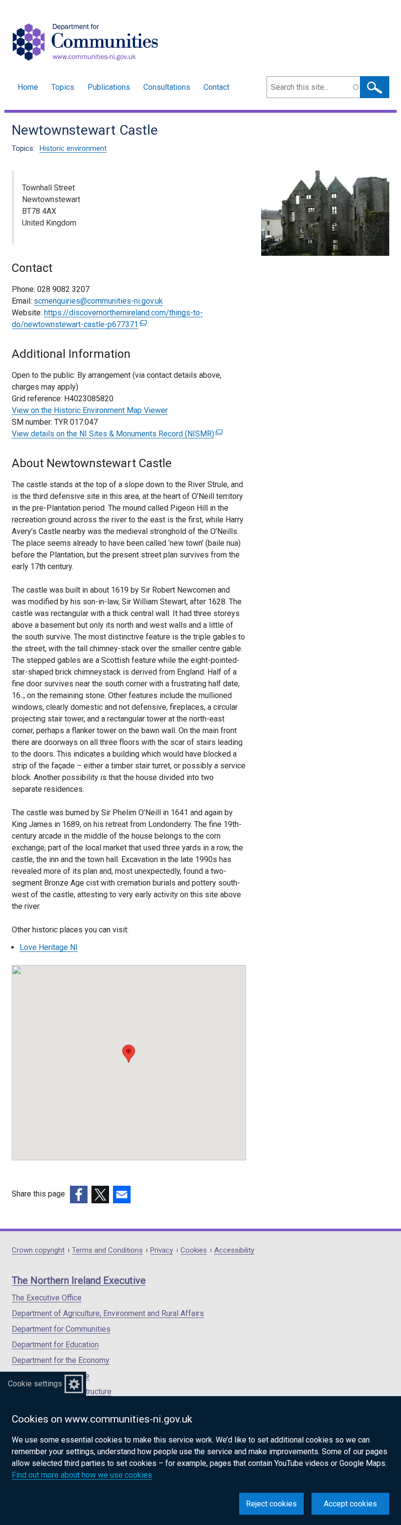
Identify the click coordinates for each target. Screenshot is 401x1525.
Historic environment (73, 148)
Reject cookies (271, 1503)
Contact (216, 87)
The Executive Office (47, 1297)
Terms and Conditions (107, 1250)
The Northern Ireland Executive (79, 1280)
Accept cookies (350, 1503)
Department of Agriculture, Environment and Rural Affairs (108, 1313)
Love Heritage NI (49, 947)
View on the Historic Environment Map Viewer (90, 410)
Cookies (193, 1250)
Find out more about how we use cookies (82, 1475)
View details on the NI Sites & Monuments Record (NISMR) (116, 433)
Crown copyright (38, 1250)
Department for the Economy (61, 1360)
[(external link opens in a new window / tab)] (79, 1194)
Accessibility (234, 1250)
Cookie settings (35, 1383)
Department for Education (55, 1344)
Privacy (161, 1250)
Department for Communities (61, 1329)
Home (28, 87)
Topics (62, 87)
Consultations (166, 87)
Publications (109, 87)
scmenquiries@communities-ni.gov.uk (98, 301)
